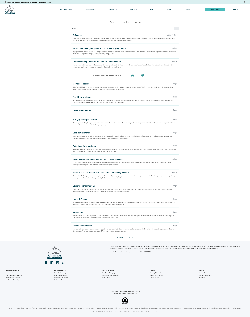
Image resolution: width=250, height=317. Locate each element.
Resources (112, 9)
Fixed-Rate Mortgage (82, 97)
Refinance (77, 35)
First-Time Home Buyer (13, 280)
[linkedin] (51, 263)
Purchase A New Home (13, 273)
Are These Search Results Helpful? (108, 75)
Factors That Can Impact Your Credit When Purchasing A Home (101, 172)
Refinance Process (60, 280)
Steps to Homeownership (84, 186)
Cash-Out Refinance (60, 275)
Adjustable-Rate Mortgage (84, 146)
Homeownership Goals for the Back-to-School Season (97, 61)
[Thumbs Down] (142, 76)
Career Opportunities (82, 110)
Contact (188, 9)
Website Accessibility (116, 252)
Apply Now (215, 9)
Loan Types (106, 277)
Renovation (78, 212)
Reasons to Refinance (82, 226)
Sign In (235, 9)
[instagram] (57, 263)
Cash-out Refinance (81, 133)
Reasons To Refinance (61, 277)
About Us (132, 9)
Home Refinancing (60, 273)
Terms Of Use (154, 277)
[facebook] (46, 263)
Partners (169, 9)
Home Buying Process (13, 277)
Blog (151, 9)
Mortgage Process (81, 84)
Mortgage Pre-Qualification (14, 275)
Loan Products (90, 9)
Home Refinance (80, 199)
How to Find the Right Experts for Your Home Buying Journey (100, 48)
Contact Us (202, 273)
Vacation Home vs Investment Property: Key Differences (98, 159)
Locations (202, 277)
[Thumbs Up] (132, 75)
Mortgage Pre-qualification (85, 119)
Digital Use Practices (156, 275)
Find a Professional (65, 9)
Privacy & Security (131, 252)
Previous (120, 237)
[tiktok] (63, 263)
